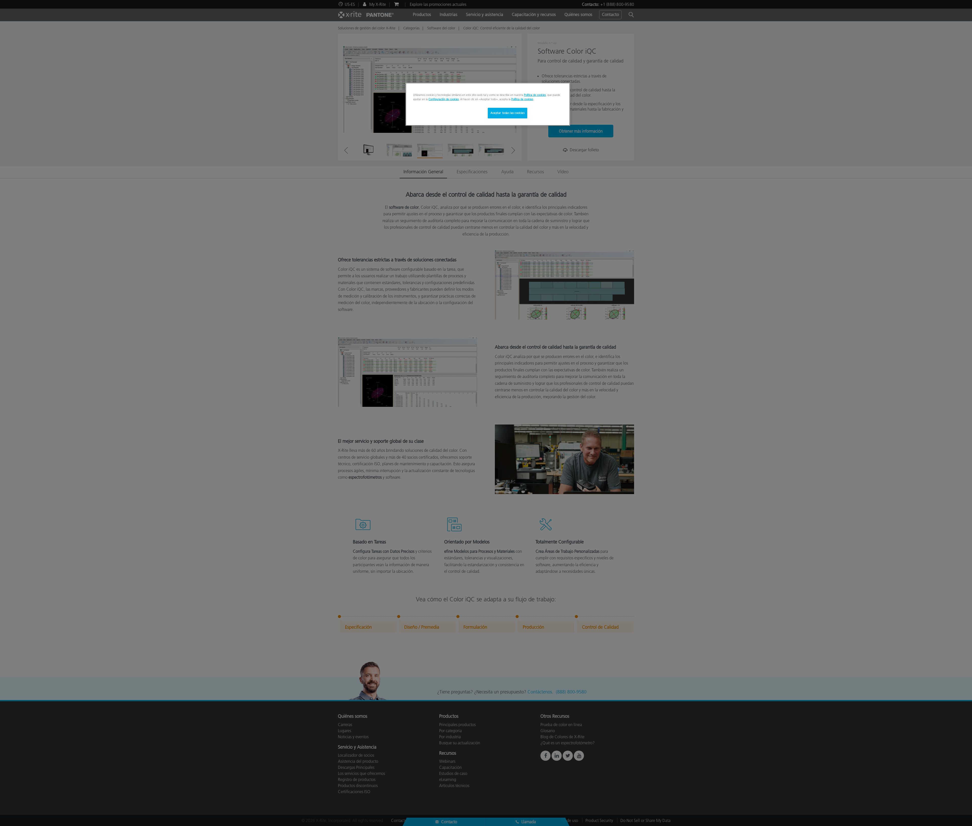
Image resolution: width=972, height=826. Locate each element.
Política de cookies (535, 95)
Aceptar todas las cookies (507, 113)
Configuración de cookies (444, 99)
